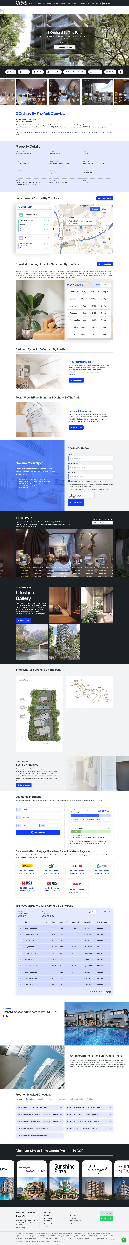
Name (70, 454)
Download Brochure (64, 47)
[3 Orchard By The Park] (81, 227)
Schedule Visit (106, 198)
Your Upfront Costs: (76, 824)
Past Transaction (73, 3)
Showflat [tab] (105, 209)
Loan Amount (20, 814)
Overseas (55, 3)
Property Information (58, 1099)
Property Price (21, 806)
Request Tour (106, 264)
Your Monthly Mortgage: (77, 806)
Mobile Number (73, 463)
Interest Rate (20, 822)
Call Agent (107, 1213)
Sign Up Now (24, 620)
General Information (25, 1099)
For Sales (31, 3)
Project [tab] (95, 209)
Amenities (41, 1099)
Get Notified (77, 380)
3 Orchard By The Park (23, 587)
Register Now (77, 502)
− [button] (111, 252)
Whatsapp (107, 1218)
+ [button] (111, 250)
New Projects (47, 3)
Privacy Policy (105, 489)
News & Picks (85, 3)
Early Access (25, 785)
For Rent (38, 3)
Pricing (90, 1099)
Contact (108, 3)
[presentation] (3, 72)
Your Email (72, 472)
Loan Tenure (43, 822)
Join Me (98, 3)
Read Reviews (64, 42)
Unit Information (77, 1099)
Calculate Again (39, 832)
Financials (63, 3)
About (92, 3)
